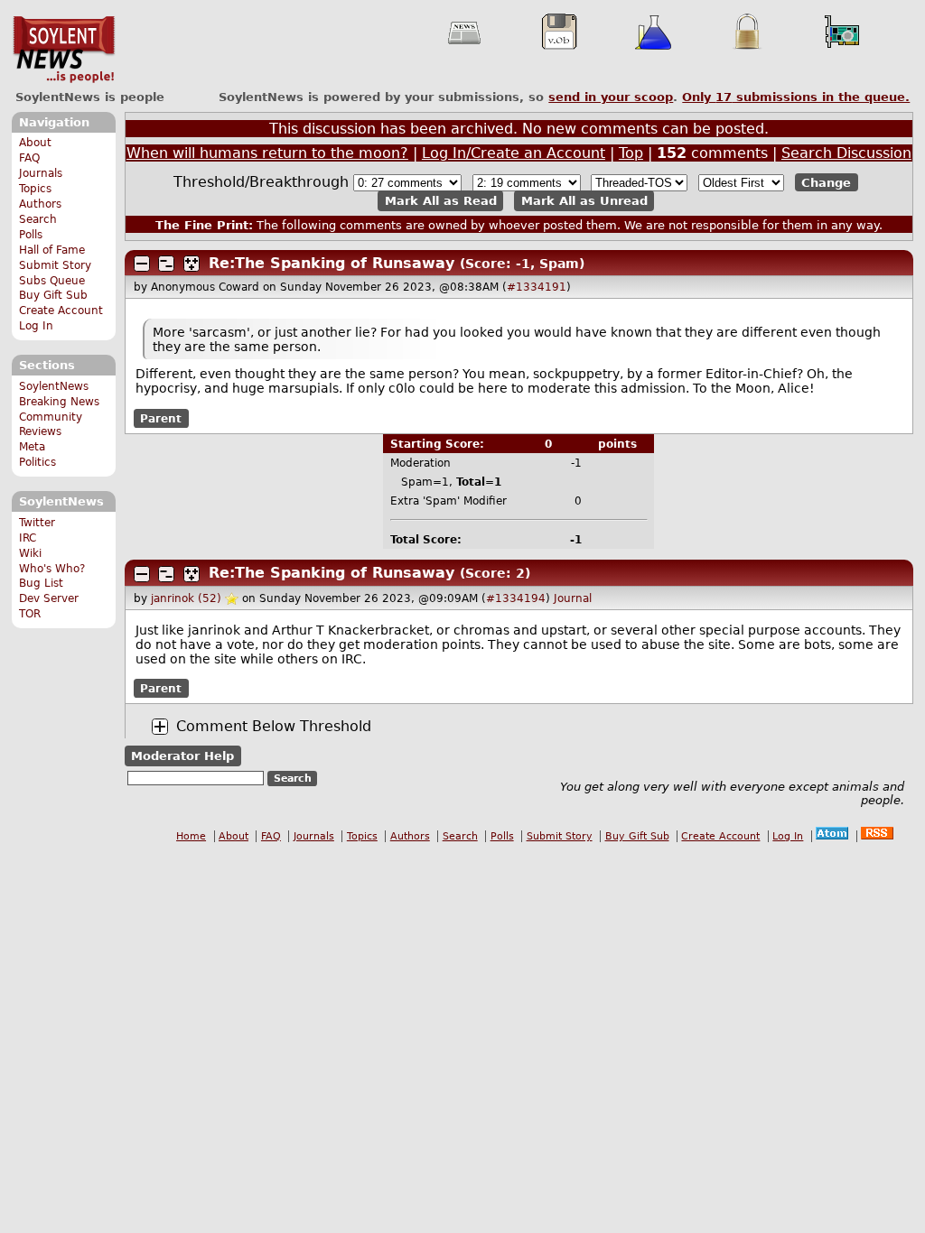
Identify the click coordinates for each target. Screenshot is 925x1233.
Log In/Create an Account (513, 153)
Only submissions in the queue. (796, 97)
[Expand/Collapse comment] (142, 263)
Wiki (30, 553)
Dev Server (49, 598)
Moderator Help (182, 756)
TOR (30, 613)
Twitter (37, 522)
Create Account (61, 310)
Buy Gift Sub (53, 295)
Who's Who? (52, 568)
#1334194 (516, 598)
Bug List (41, 583)
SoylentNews (64, 50)
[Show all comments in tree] (191, 263)
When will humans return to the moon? (267, 153)
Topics (35, 188)
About (35, 142)
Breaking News (59, 401)
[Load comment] (160, 726)
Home (191, 836)
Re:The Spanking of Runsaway (331, 263)
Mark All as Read (441, 201)
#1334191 (536, 287)
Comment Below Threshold (273, 726)
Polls (30, 234)
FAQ (29, 158)
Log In (36, 326)
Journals (40, 173)
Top (631, 153)
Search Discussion (846, 153)
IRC (27, 538)
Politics (37, 462)
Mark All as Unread (584, 201)
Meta (32, 446)
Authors (40, 204)
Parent (161, 418)
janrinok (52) (186, 598)
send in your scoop (610, 97)
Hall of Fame (52, 250)
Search (38, 219)
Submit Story (55, 265)
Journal (573, 598)
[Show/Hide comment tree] (166, 263)
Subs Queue (52, 280)
